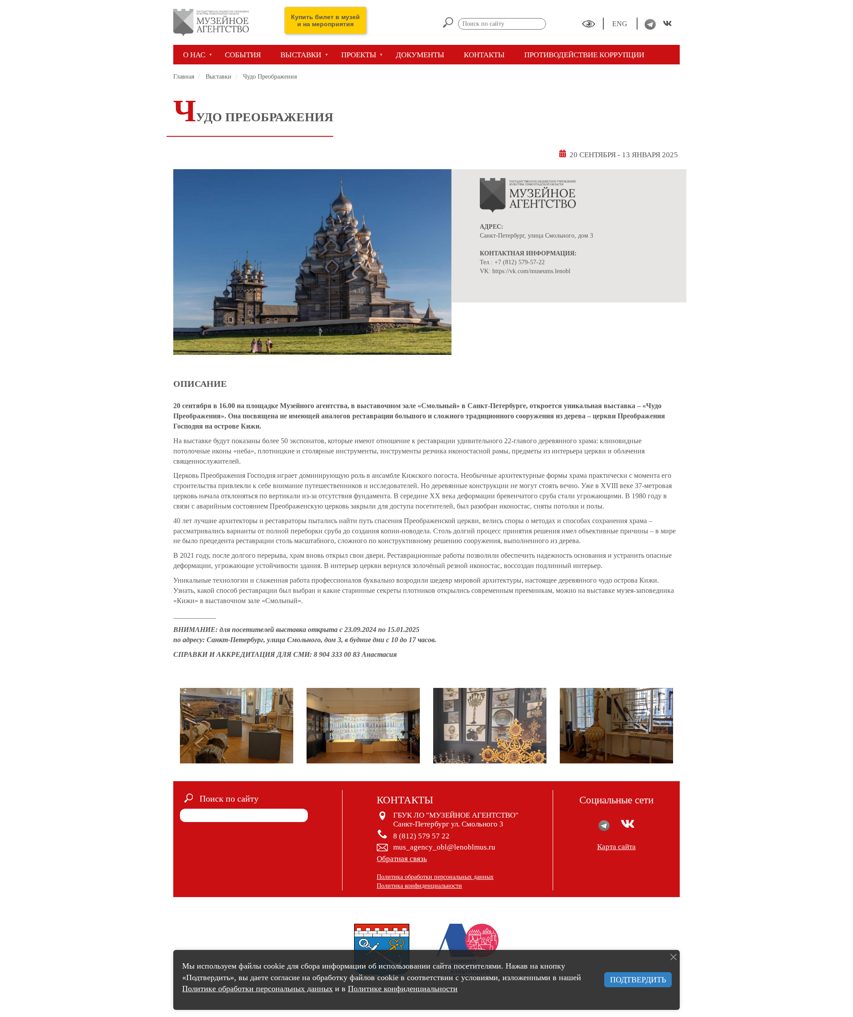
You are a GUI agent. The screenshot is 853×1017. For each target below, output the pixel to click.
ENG (620, 24)
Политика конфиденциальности (419, 885)
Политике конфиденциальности (403, 988)
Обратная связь (402, 858)
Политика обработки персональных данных (435, 877)
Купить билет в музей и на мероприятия (325, 20)
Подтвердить (638, 979)
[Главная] (214, 22)
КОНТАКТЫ (484, 55)
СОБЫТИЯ (243, 55)
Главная (183, 76)
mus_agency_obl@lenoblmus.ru (444, 847)
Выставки (218, 76)
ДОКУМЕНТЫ (420, 55)
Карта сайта (616, 846)
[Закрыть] (673, 957)
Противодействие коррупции (584, 55)
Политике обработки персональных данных (257, 988)
